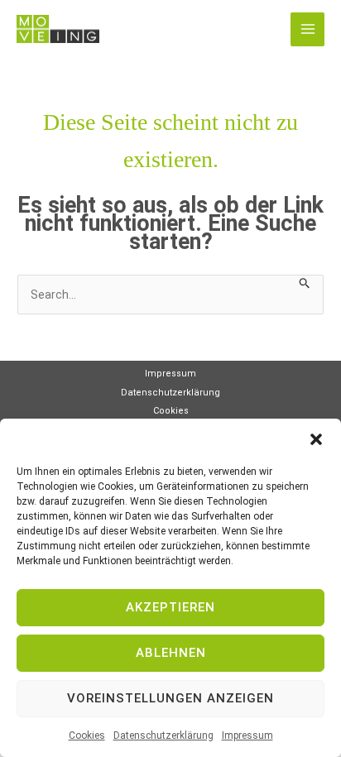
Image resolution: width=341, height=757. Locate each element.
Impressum (247, 735)
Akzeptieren (170, 607)
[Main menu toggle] (307, 29)
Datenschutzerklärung (163, 735)
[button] (316, 439)
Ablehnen (171, 652)
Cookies (87, 735)
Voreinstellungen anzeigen (170, 698)
